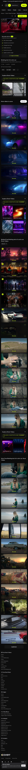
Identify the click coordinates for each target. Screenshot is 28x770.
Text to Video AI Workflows (6, 713)
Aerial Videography (4, 661)
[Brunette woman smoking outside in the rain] (14, 112)
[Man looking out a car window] (14, 606)
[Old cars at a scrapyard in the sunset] (14, 591)
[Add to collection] (12, 16)
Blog (2, 745)
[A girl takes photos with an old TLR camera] (14, 406)
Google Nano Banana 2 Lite (6, 725)
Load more (14, 647)
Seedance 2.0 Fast (4, 727)
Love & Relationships (5, 657)
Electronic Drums (4, 675)
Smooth (2, 682)
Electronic (3, 684)
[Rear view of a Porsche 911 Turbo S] (14, 637)
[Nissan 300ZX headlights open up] (14, 188)
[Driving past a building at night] (14, 330)
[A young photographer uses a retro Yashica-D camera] (14, 421)
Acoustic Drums (4, 689)
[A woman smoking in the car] (14, 172)
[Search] (9, 5)
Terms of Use (14, 758)
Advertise (2, 748)
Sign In (23, 5)
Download (21, 16)
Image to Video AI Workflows (6, 715)
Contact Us (3, 750)
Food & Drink (3, 662)
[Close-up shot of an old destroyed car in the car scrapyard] (14, 576)
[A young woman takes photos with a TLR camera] (14, 500)
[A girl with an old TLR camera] (14, 390)
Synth (2, 674)
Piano (2, 679)
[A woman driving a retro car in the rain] (14, 157)
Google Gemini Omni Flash (6, 730)
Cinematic (3, 680)
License (2, 758)
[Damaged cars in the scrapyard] (14, 546)
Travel (2, 664)
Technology (3, 667)
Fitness (2, 659)
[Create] (6, 5)
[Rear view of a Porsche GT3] (14, 621)
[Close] (26, 1)
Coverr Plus (3, 741)
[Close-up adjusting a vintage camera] (14, 470)
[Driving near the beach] (14, 345)
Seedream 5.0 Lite (4, 733)
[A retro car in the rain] (14, 142)
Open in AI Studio (15, 55)
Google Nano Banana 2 (5, 722)
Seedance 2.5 (3, 720)
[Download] (25, 118)
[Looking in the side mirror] (14, 531)
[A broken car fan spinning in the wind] (14, 561)
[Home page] (5, 755)
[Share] (15, 16)
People (2, 656)
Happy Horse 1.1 (4, 735)
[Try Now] (24, 1)
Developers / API (4, 743)
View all (25, 10)
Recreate (14, 117)
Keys (2, 677)
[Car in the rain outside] (14, 127)
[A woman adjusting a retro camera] (14, 485)
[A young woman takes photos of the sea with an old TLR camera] (14, 516)
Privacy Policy (8, 758)
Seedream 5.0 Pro (4, 732)
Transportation (4, 665)
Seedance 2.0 (3, 723)
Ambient (2, 685)
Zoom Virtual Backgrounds (6, 669)
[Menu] (2, 5)
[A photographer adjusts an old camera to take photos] (14, 360)
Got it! (23, 765)
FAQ (2, 746)
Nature (2, 654)
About (2, 740)
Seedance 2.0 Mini (4, 728)
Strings (2, 687)
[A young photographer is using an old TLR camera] (14, 375)
